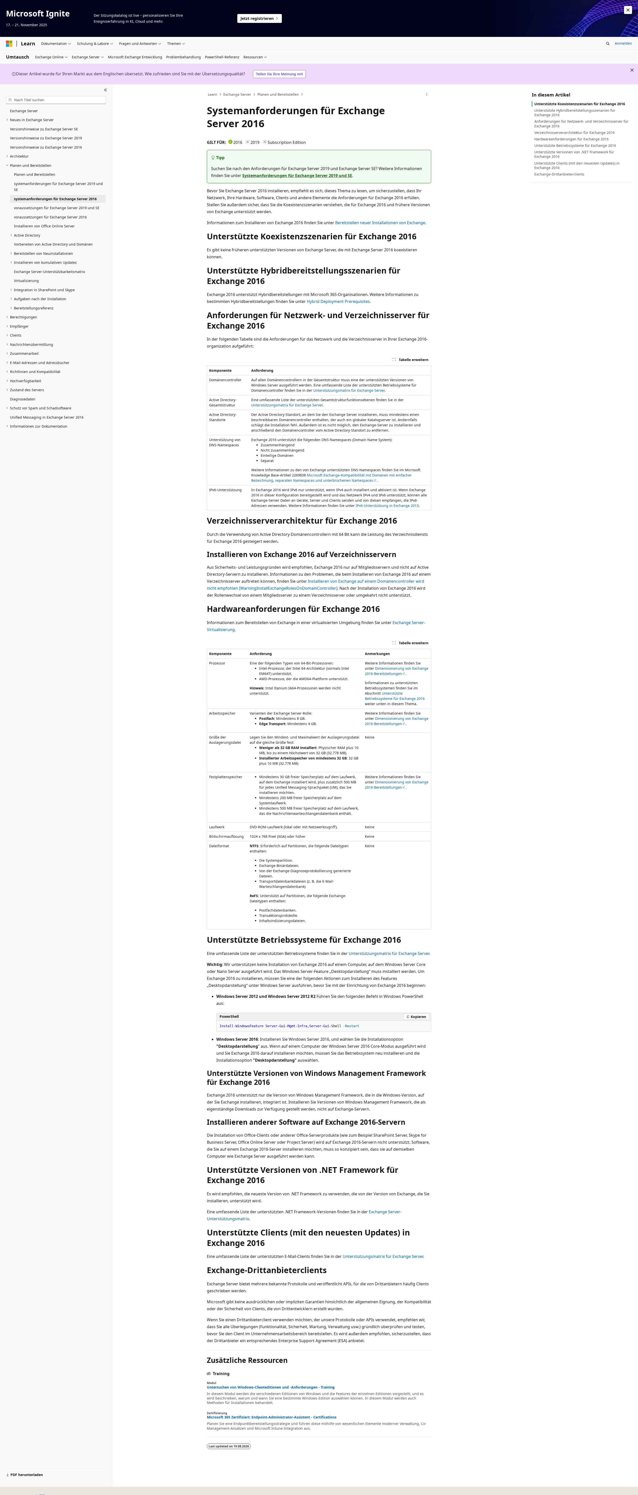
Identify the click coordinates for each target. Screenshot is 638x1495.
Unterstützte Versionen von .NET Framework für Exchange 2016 (574, 154)
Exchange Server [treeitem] (24, 110)
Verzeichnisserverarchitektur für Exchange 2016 (574, 132)
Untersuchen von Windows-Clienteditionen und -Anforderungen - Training (271, 1387)
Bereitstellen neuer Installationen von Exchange (380, 222)
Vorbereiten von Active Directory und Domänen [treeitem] (53, 244)
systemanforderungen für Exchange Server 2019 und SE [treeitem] (58, 186)
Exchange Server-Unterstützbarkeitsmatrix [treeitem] (49, 271)
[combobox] (56, 100)
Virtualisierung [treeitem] (26, 280)
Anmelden (623, 43)
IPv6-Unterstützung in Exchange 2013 (387, 505)
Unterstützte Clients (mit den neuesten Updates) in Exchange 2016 (577, 165)
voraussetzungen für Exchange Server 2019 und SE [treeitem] (56, 207)
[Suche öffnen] (608, 43)
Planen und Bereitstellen (278, 94)
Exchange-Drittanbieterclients (559, 174)
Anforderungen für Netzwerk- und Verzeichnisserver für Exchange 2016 (581, 123)
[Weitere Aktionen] (426, 94)
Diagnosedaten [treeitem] (22, 399)
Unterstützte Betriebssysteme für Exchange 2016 (575, 145)
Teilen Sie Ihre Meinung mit (279, 74)
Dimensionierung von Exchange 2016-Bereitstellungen (396, 671)
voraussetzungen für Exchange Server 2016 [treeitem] (50, 217)
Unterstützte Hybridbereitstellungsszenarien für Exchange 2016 (574, 112)
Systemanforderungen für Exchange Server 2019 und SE (297, 175)
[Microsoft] (9, 43)
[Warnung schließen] (628, 10)
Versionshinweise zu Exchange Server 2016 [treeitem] (46, 147)
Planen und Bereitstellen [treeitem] (34, 174)
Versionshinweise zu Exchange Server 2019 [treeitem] (46, 138)
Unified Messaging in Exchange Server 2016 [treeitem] (46, 417)
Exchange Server (237, 94)
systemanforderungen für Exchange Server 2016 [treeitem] (55, 198)
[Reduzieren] (105, 90)
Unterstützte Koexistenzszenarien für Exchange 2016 (579, 103)
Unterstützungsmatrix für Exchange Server (349, 390)
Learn (212, 94)
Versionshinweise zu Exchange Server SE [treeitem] (44, 129)
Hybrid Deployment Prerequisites (338, 301)
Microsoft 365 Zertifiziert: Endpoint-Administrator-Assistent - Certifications (271, 1417)
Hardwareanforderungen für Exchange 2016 (571, 139)
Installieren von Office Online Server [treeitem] (44, 226)
